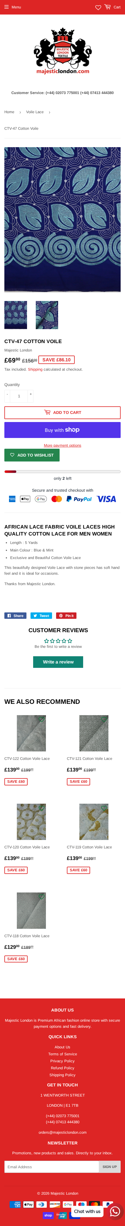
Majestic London (64, 1193)
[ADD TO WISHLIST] (41, 719)
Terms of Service (62, 1054)
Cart (116, 7)
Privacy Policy (62, 1061)
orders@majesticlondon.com (63, 1132)
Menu (16, 7)
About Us (62, 1047)
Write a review (58, 661)
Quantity (12, 384)
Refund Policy (62, 1068)
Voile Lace (35, 112)
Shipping (35, 369)
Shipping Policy (62, 1075)
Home (9, 112)
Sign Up (110, 1167)
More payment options (62, 445)
